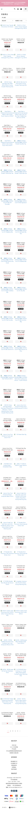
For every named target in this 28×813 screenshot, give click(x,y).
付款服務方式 (14, 763)
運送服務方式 (14, 761)
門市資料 (14, 749)
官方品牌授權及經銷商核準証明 (14, 751)
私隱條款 (14, 767)
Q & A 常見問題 (14, 747)
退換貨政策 (14, 765)
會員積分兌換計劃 (14, 753)
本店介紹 (14, 745)
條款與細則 (14, 769)
